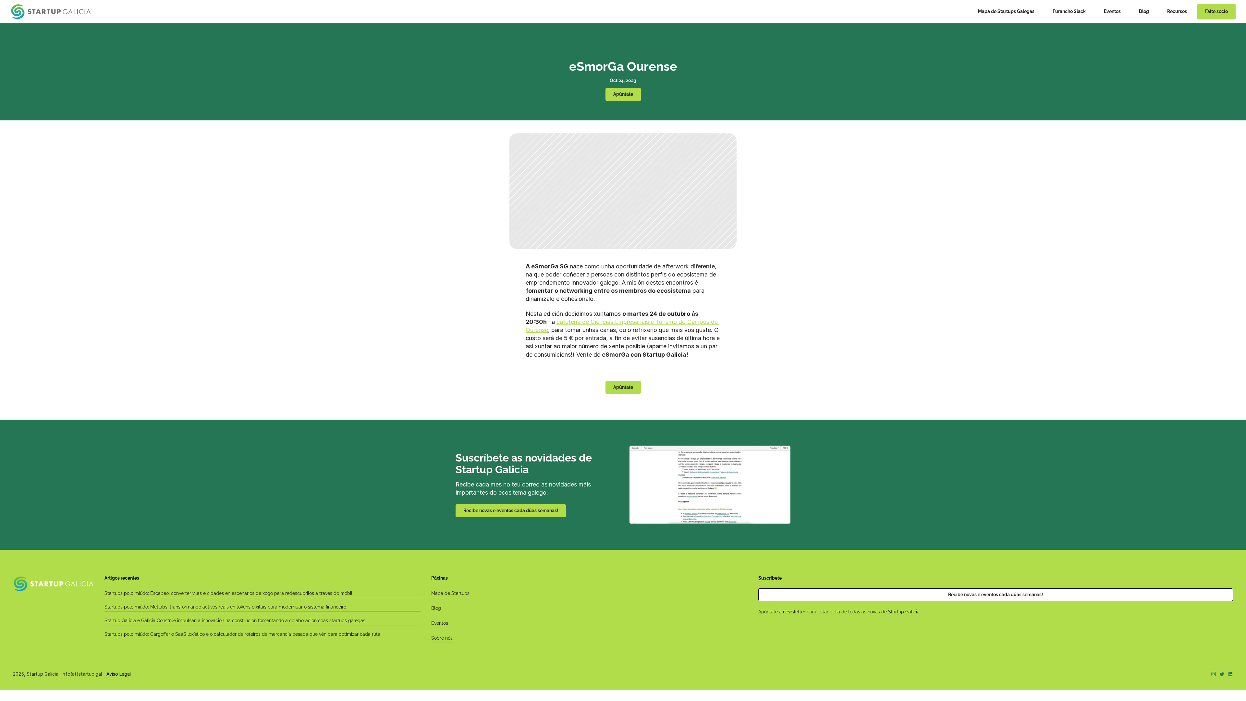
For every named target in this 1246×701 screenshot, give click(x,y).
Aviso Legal (118, 674)
